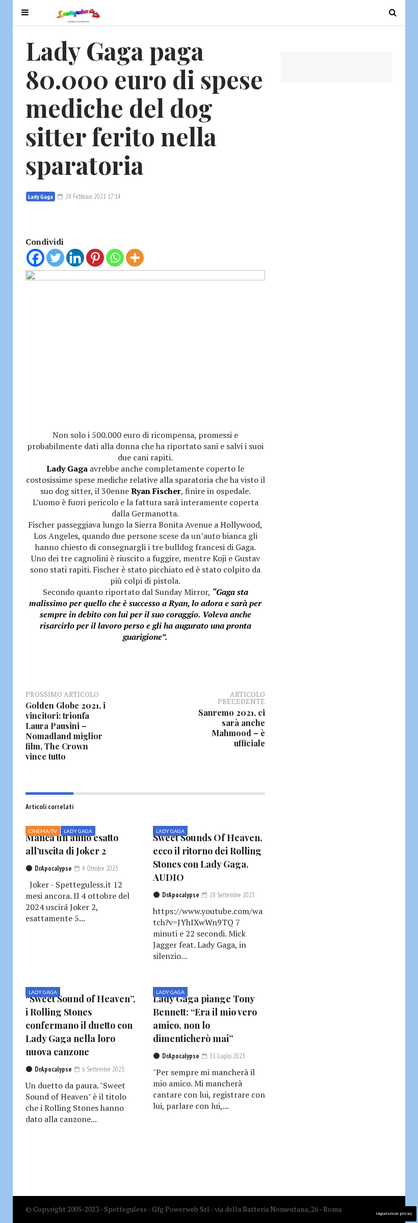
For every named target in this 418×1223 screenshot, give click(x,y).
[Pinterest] (95, 258)
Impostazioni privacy (394, 1213)
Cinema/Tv (43, 831)
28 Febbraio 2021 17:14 (92, 196)
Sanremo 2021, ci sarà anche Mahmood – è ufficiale (231, 727)
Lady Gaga (40, 196)
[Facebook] (35, 258)
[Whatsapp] (115, 258)
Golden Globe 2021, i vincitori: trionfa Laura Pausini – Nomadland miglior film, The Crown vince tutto (65, 731)
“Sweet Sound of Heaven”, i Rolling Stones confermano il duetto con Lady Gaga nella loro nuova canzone (80, 1025)
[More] (135, 258)
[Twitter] (55, 258)
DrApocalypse (53, 868)
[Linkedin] (75, 258)
